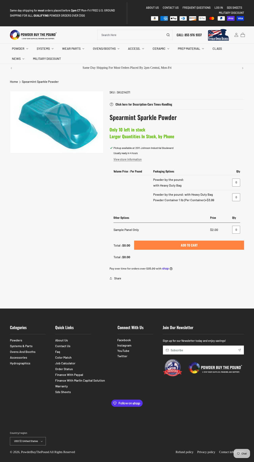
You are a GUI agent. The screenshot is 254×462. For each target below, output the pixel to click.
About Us (61, 340)
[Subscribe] (239, 350)
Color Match (63, 357)
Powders (16, 340)
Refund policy (184, 452)
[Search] (168, 35)
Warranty (61, 386)
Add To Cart (189, 245)
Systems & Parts (21, 346)
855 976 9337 (193, 34)
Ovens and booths (23, 351)
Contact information (231, 452)
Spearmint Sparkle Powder (40, 81)
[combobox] (134, 35)
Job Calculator (65, 363)
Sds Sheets (63, 392)
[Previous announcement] (11, 68)
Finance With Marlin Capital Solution (80, 380)
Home (14, 81)
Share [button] (117, 278)
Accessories (18, 357)
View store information (128, 159)
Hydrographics (20, 363)
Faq (57, 351)
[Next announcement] (242, 68)
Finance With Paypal (69, 374)
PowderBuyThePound (35, 452)
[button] (19, 49)
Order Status (64, 369)
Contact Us (62, 346)
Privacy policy (206, 452)
